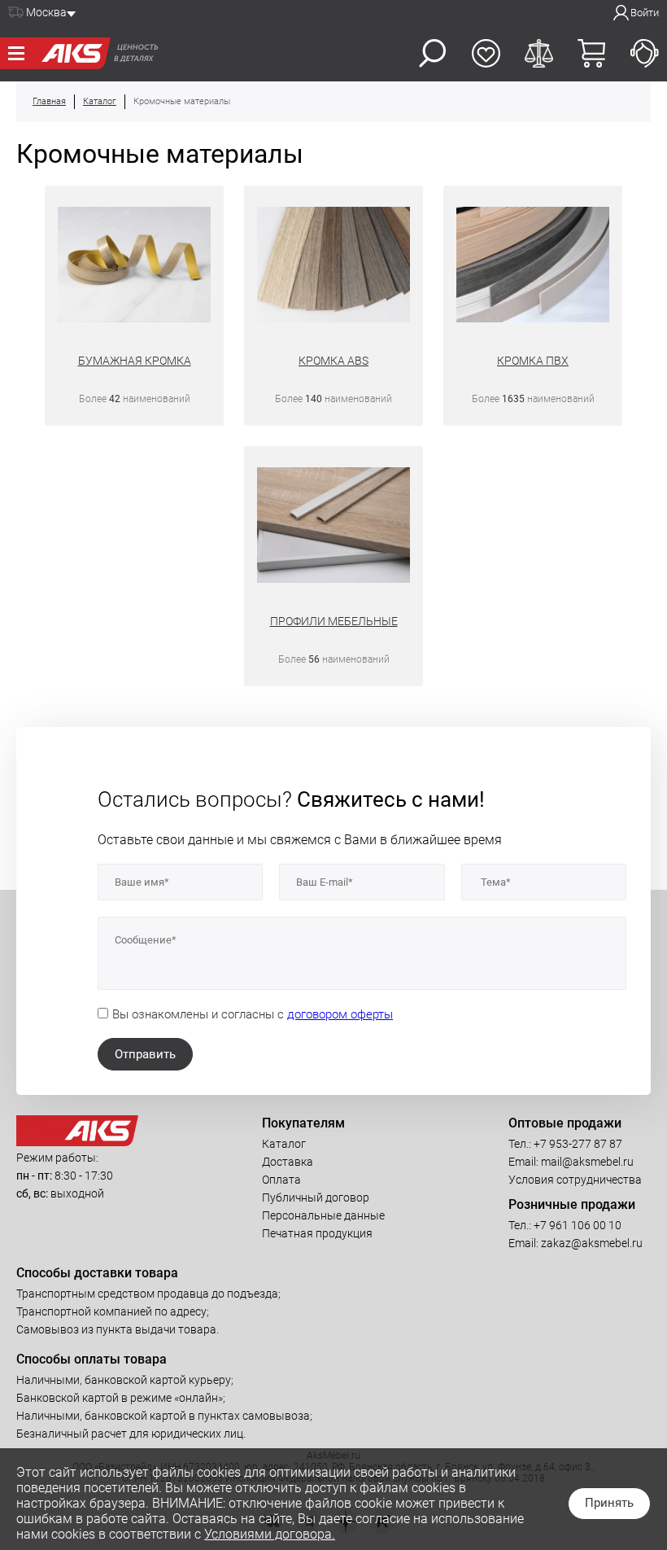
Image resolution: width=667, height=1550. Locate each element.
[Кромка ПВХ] (533, 266)
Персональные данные (323, 1215)
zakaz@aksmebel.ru (592, 1243)
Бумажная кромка (134, 360)
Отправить (145, 1054)
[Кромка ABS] (333, 266)
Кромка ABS (333, 360)
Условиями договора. (269, 1534)
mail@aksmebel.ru (587, 1161)
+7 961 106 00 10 (577, 1225)
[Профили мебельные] (333, 527)
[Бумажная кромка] (134, 266)
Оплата (281, 1179)
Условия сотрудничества (575, 1179)
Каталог (284, 1143)
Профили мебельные (334, 621)
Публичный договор (315, 1197)
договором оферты (340, 1014)
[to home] (77, 1142)
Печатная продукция (317, 1233)
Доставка (287, 1161)
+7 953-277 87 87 (578, 1143)
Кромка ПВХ (533, 360)
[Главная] (72, 53)
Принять (609, 1502)
